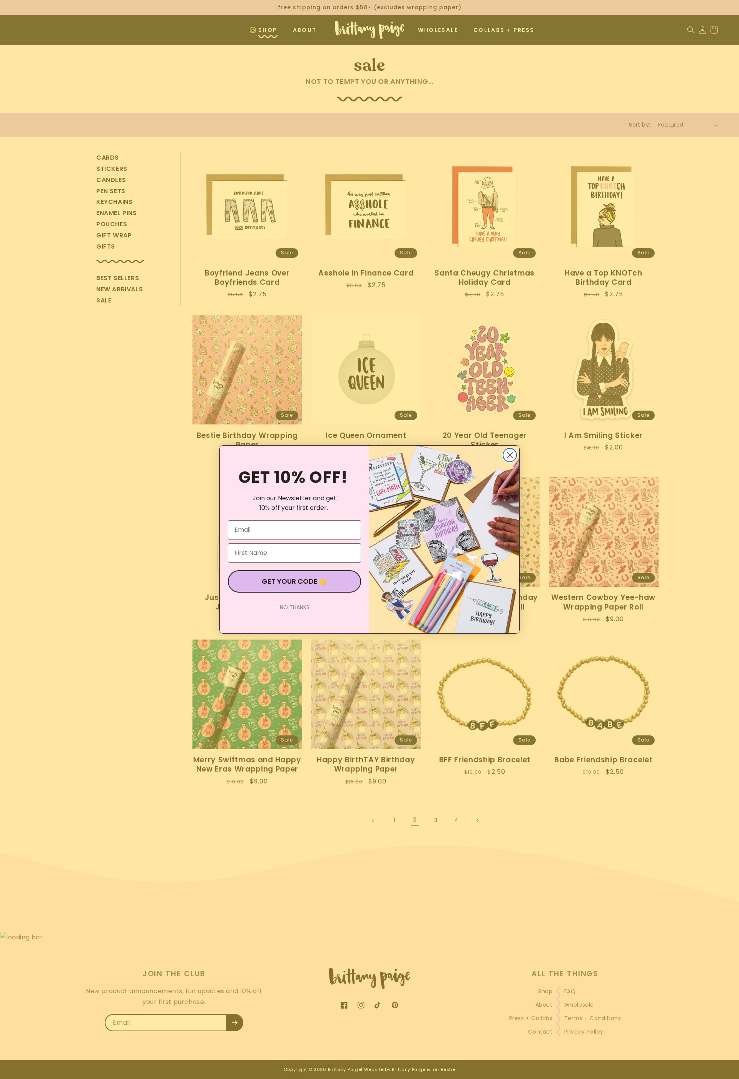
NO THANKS (294, 607)
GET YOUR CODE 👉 (295, 581)
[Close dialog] (510, 455)
